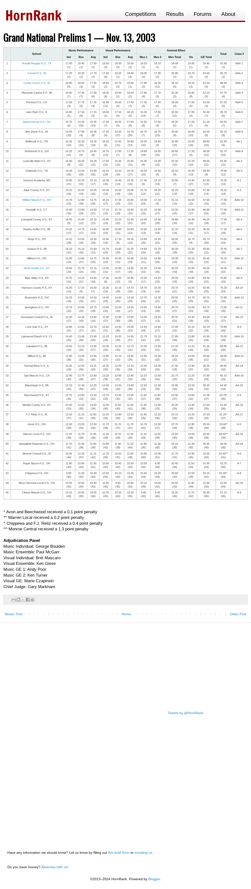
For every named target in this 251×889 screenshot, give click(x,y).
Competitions (140, 14)
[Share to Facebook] (27, 599)
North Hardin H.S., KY (37, 268)
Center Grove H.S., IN (37, 82)
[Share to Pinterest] (32, 599)
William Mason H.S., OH (37, 199)
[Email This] (13, 599)
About (228, 14)
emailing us (143, 853)
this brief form (118, 853)
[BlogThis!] (18, 599)
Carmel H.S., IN (36, 73)
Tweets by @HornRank (185, 713)
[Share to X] (23, 599)
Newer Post (14, 614)
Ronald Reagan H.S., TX (36, 63)
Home (126, 614)
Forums (203, 14)
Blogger (154, 879)
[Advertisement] (125, 664)
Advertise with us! (54, 867)
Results (175, 14)
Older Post (238, 614)
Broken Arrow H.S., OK (36, 121)
